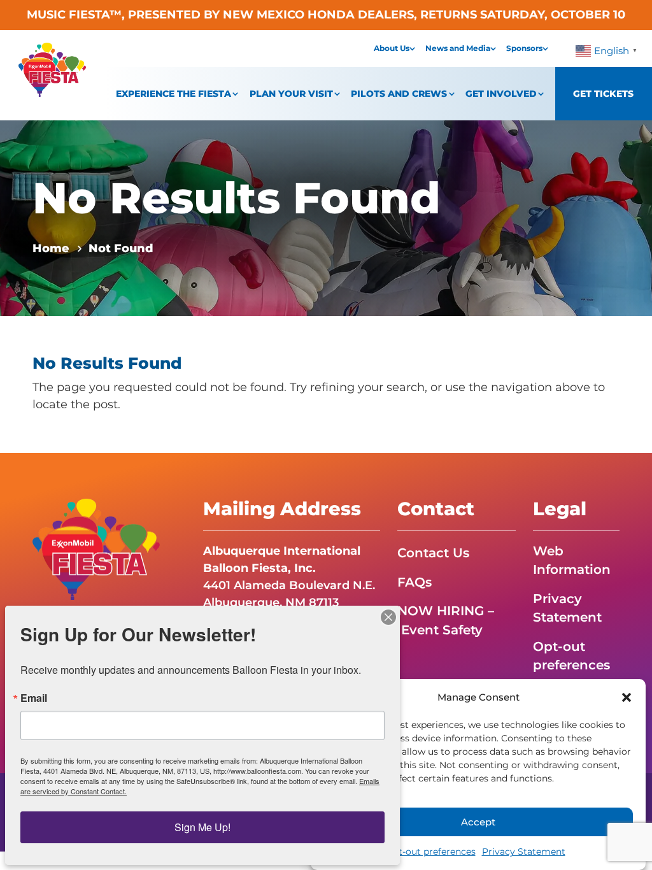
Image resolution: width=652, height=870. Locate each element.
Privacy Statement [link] (523, 851)
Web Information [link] (572, 560)
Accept (478, 822)
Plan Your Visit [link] (291, 94)
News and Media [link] (457, 48)
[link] (52, 93)
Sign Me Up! (202, 827)
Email (33, 698)
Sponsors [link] (524, 48)
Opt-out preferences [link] (430, 851)
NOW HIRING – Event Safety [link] (445, 620)
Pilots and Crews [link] (399, 94)
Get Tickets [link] (603, 94)
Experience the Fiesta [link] (173, 94)
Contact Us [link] (433, 552)
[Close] (388, 617)
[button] (626, 697)
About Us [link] (391, 48)
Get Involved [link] (501, 94)
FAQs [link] (414, 582)
